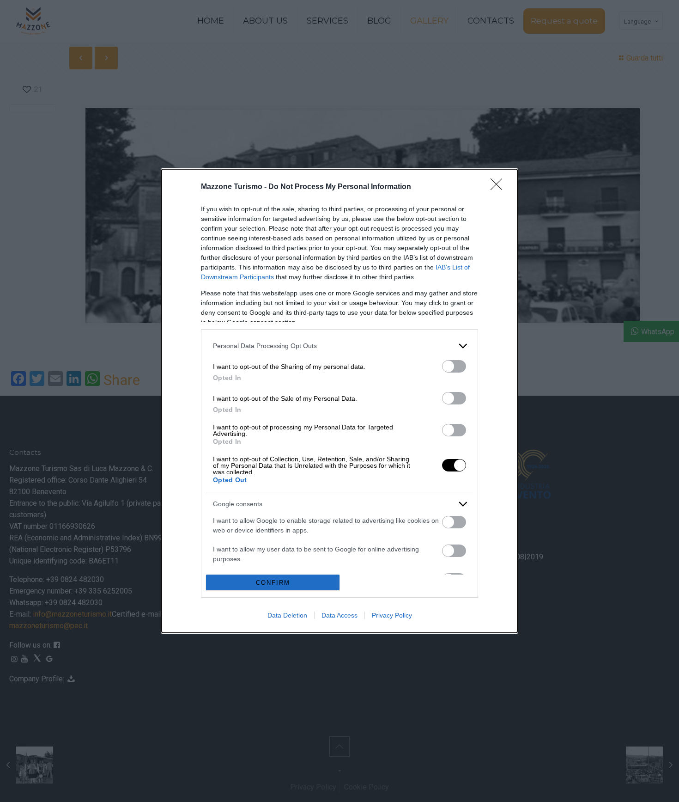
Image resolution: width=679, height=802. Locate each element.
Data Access (339, 615)
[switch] (454, 366)
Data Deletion (287, 615)
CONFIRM (273, 582)
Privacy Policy (392, 615)
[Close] (499, 187)
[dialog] (339, 401)
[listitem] (339, 346)
